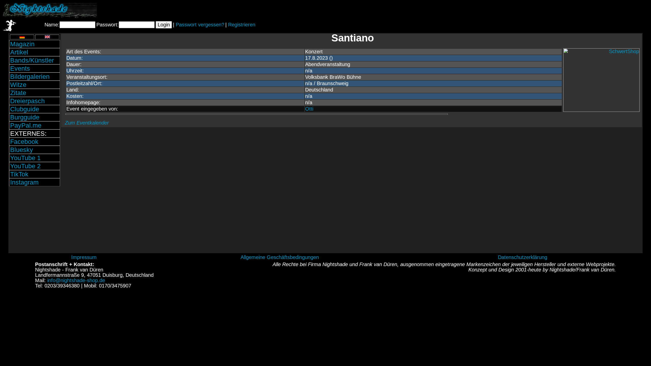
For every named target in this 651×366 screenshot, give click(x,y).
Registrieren (241, 24)
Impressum (84, 257)
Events (20, 68)
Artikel (19, 52)
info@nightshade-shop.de (76, 280)
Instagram (24, 182)
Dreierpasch (27, 100)
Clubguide (24, 109)
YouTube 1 (25, 157)
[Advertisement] (588, 10)
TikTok (19, 174)
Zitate (18, 92)
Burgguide (24, 117)
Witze (18, 84)
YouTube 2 (25, 166)
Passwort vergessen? (200, 24)
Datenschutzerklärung (522, 257)
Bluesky (21, 149)
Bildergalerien (30, 76)
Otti (309, 109)
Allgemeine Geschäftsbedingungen (280, 257)
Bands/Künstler (32, 60)
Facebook (24, 141)
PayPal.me (25, 125)
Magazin (22, 44)
